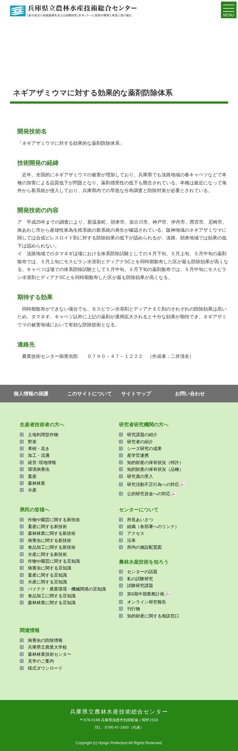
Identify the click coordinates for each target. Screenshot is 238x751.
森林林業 (36, 483)
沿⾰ (131, 540)
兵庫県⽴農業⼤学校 (47, 647)
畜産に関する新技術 (47, 526)
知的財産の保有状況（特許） (155, 462)
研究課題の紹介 (142, 434)
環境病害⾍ (39, 469)
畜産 (32, 476)
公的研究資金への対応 (148, 493)
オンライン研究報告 (146, 601)
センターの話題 (142, 571)
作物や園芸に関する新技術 (54, 519)
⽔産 (32, 489)
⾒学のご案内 (41, 661)
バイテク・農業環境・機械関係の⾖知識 (67, 588)
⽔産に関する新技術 (47, 554)
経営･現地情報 (42, 462)
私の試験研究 (140, 578)
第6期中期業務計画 (145, 593)
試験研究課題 (140, 585)
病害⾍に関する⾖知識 (49, 567)
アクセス (135, 533)
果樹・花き (39, 448)
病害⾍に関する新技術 (49, 540)
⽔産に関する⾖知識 (47, 581)
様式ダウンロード (45, 668)
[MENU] (228, 9)
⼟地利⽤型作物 (43, 434)
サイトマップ (136, 393)
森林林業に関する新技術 (52, 533)
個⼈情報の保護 (31, 393)
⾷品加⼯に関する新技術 (52, 547)
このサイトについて (89, 393)
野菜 (32, 441)
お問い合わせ (190, 393)
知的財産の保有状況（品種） (155, 469)
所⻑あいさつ (140, 519)
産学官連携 (138, 455)
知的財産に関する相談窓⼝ (153, 615)
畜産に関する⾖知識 (47, 575)
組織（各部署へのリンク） (153, 526)
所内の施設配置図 (144, 547)
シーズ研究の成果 (144, 448)
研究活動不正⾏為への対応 (153, 484)
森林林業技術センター (49, 654)
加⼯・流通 (39, 455)
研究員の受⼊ (140, 476)
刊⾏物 (133, 608)
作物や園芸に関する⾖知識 (54, 561)
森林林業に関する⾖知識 (52, 602)
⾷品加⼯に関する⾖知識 (52, 595)
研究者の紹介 (140, 441)
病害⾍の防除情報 (45, 640)
